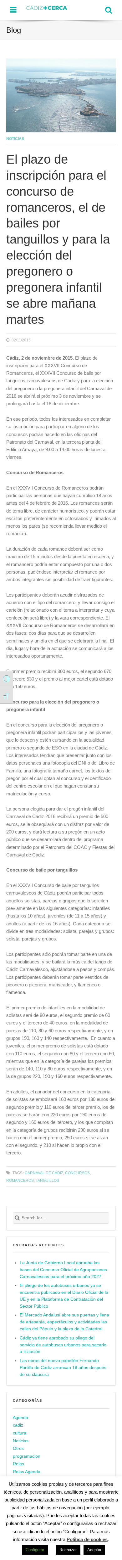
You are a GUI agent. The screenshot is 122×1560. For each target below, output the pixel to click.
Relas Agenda (26, 1471)
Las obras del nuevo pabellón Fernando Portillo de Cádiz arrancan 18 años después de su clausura (63, 1367)
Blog (13, 30)
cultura (19, 1433)
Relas (18, 1464)
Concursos (77, 1173)
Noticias (15, 139)
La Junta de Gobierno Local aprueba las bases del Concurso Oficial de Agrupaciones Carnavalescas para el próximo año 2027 (63, 1269)
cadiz (18, 1425)
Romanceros (20, 1180)
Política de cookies (87, 1539)
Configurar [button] (35, 1549)
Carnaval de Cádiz (44, 1173)
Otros (18, 1448)
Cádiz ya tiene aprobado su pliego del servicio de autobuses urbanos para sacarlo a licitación (63, 1345)
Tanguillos (47, 1180)
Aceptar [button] (94, 1549)
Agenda (20, 1417)
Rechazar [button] (68, 1549)
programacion (26, 1456)
